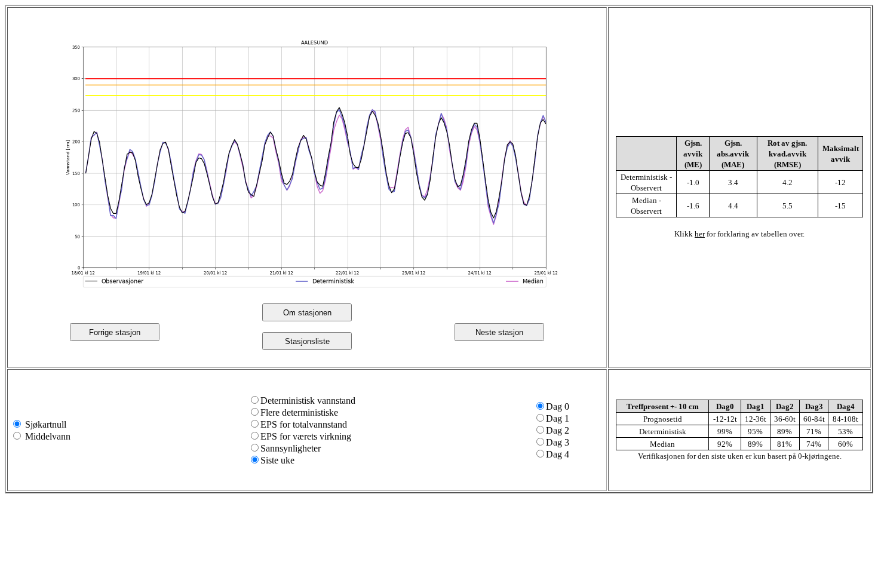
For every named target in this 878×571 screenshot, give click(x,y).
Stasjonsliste (307, 341)
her (700, 233)
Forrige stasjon (114, 332)
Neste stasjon (499, 332)
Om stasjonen (307, 312)
